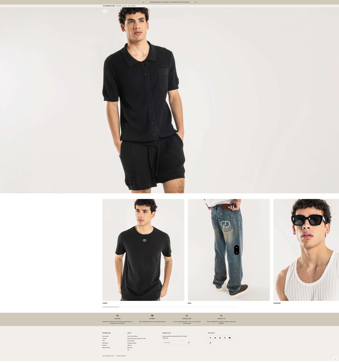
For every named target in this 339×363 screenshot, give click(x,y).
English (230, 11)
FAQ (129, 6)
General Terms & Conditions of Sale (136, 338)
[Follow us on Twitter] (215, 337)
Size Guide (119, 6)
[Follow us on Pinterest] (224, 337)
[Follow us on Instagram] (220, 337)
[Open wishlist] (1, 362)
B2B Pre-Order (106, 347)
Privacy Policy (131, 341)
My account (105, 336)
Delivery (133, 6)
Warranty (129, 347)
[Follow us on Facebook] (210, 337)
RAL (128, 350)
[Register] (188, 342)
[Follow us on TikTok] (210, 342)
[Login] (236, 11)
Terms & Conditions (132, 336)
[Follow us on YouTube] (229, 337)
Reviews (104, 345)
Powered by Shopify (121, 355)
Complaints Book (131, 343)
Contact (125, 6)
